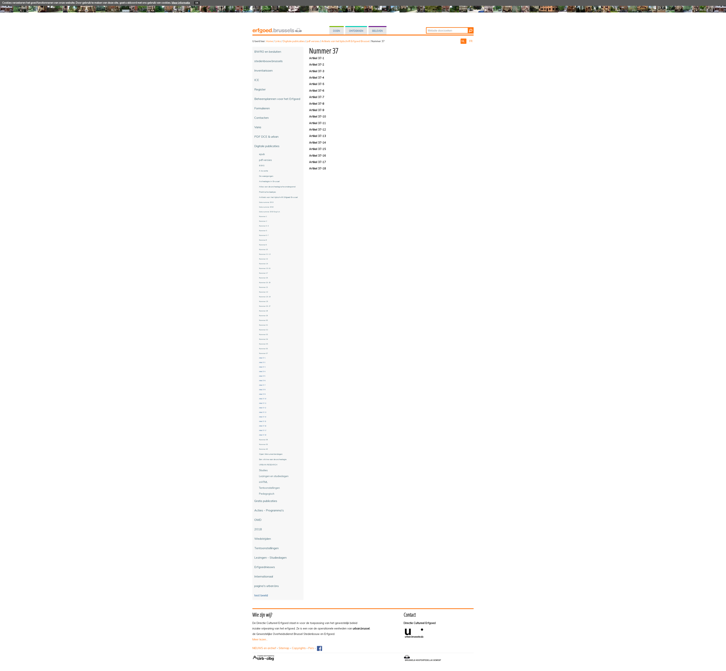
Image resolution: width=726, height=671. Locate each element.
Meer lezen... (260, 639)
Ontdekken (356, 30)
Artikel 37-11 (317, 123)
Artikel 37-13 (317, 136)
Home (269, 41)
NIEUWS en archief (264, 648)
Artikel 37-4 (316, 77)
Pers (311, 648)
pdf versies (313, 41)
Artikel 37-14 (317, 142)
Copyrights (299, 648)
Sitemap (284, 648)
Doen (336, 30)
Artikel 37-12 (317, 129)
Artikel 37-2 (316, 64)
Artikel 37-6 (316, 90)
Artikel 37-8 (316, 103)
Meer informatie (181, 2)
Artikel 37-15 (317, 149)
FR (470, 41)
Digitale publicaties (294, 41)
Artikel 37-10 (317, 116)
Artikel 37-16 (317, 155)
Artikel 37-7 (316, 97)
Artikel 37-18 (317, 168)
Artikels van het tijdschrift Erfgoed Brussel (345, 41)
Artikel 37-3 (316, 71)
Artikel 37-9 (316, 110)
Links (278, 41)
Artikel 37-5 (316, 84)
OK (196, 3)
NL (463, 41)
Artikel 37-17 (317, 162)
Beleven (377, 30)
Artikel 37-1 (316, 58)
